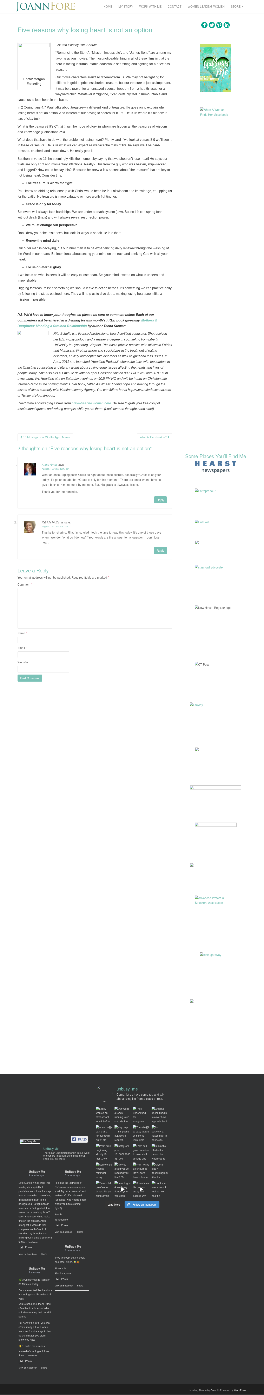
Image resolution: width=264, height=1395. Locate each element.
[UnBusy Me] (30, 1141)
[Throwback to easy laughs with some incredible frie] (141, 1133)
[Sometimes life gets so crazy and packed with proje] (141, 1189)
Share (44, 1253)
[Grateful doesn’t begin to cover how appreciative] (160, 1115)
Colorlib (215, 1390)
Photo (28, 1247)
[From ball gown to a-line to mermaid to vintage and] (141, 1152)
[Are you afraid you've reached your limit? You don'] (122, 1170)
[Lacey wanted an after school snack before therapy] (104, 1115)
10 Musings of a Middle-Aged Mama (46, 437)
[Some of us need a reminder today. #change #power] (104, 1170)
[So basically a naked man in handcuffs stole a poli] (160, 1133)
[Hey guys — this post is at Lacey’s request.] (122, 1133)
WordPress (240, 1390)
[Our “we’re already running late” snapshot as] (122, 1115)
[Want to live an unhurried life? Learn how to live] (141, 1170)
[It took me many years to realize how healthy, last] (160, 1189)
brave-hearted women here (91, 403)
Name (22, 633)
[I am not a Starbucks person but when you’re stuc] (160, 1152)
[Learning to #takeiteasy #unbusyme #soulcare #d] (122, 1189)
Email (22, 648)
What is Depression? (153, 437)
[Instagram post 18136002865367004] (122, 1152)
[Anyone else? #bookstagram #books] (160, 1170)
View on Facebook (28, 1253)
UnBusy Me (37, 1171)
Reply (160, 500)
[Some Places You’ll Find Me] (215, 467)
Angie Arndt (49, 464)
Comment (25, 584)
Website (23, 662)
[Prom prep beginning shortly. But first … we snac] (104, 1152)
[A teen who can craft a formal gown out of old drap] (104, 1133)
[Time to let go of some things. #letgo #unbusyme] (104, 1189)
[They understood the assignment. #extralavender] (141, 1115)
